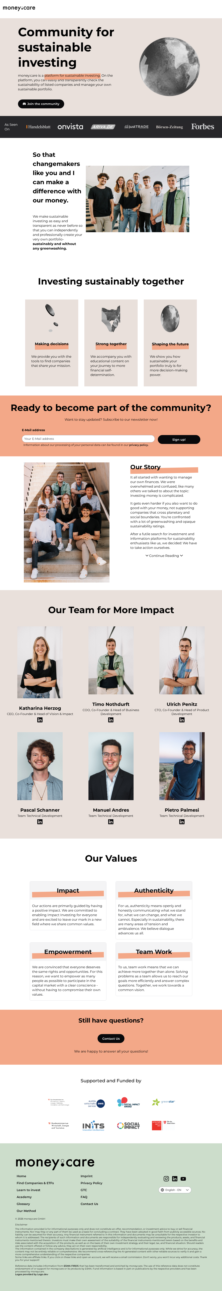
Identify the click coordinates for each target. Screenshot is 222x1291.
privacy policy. (139, 445)
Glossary (23, 1204)
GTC (84, 1190)
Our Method (26, 1211)
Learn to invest (28, 1190)
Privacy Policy (91, 1183)
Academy (24, 1197)
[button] (187, 1190)
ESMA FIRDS (71, 1266)
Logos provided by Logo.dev (31, 1274)
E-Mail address (33, 430)
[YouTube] (183, 1179)
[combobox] (171, 1190)
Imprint (87, 1176)
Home (21, 1176)
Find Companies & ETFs (35, 1183)
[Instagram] (166, 1179)
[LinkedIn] (175, 1179)
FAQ (84, 1197)
